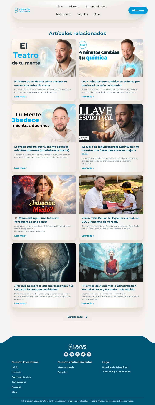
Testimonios (63, 14)
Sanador (62, 372)
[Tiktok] (83, 354)
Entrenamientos (95, 6)
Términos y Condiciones (117, 371)
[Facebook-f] (66, 354)
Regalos (83, 14)
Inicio (59, 6)
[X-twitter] (89, 354)
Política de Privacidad (115, 367)
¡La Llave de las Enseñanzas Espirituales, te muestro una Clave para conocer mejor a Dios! (110, 150)
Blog (97, 14)
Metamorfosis (66, 367)
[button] (77, 317)
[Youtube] (71, 354)
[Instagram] (77, 354)
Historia (74, 6)
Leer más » (20, 96)
